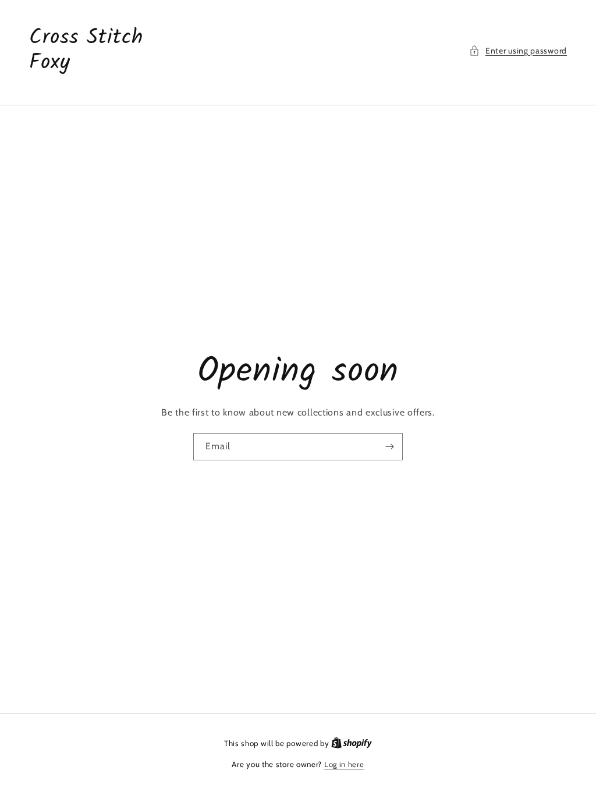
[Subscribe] (389, 446)
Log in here (344, 764)
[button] (518, 51)
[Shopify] (351, 743)
